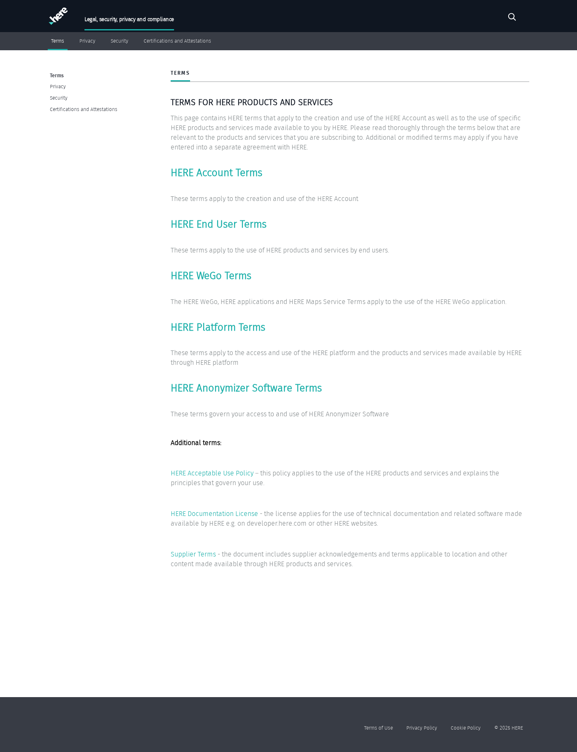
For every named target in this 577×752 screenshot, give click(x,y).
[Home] (57, 17)
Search (512, 18)
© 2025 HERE (508, 727)
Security (119, 41)
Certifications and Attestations (177, 41)
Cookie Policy (466, 727)
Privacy (87, 41)
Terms (57, 41)
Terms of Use (378, 727)
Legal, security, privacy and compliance (129, 19)
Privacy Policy (421, 727)
